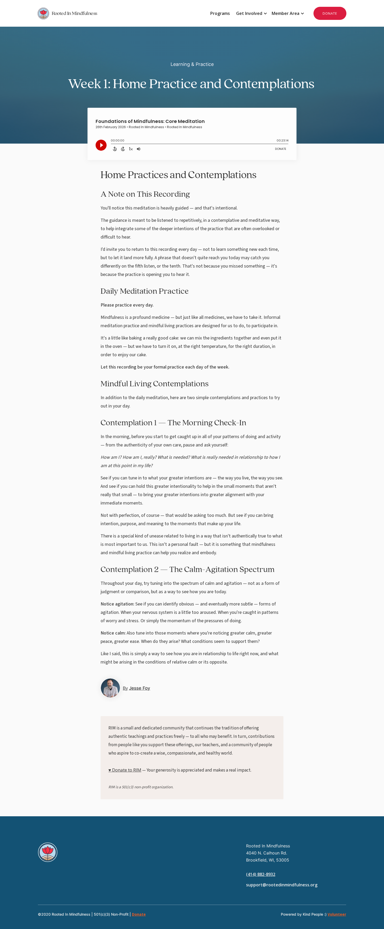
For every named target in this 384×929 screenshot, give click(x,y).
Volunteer (337, 914)
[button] (251, 13)
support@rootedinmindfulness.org (281, 885)
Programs (220, 13)
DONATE (330, 13)
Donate (139, 914)
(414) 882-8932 (260, 874)
